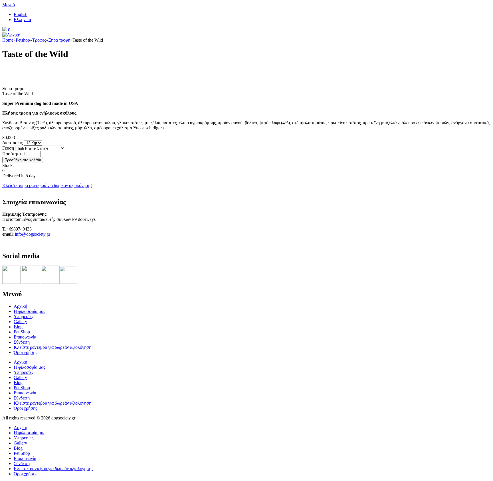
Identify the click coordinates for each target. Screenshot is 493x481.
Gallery (20, 321)
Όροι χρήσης (25, 352)
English (20, 14)
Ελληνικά (22, 19)
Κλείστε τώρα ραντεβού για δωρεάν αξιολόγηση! (47, 185)
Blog (18, 326)
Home (7, 40)
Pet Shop (22, 331)
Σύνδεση (22, 342)
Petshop (23, 40)
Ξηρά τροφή (59, 40)
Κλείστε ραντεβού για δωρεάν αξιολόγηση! (53, 347)
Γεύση (8, 148)
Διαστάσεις (13, 142)
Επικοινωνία (25, 337)
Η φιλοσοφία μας (29, 311)
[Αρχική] (11, 34)
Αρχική (20, 306)
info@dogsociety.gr (32, 234)
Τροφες (39, 40)
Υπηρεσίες (23, 316)
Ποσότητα (12, 153)
